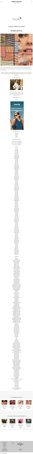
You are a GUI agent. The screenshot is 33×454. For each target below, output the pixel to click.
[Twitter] (19, 444)
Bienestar (16, 134)
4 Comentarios (16, 75)
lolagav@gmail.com (16, 97)
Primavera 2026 (16, 357)
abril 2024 (16, 172)
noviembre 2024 (16, 167)
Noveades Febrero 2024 (16, 302)
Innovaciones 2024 (16, 293)
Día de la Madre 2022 (16, 279)
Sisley (25, 73)
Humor (16, 135)
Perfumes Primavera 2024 (16, 346)
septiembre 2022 (16, 190)
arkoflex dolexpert (6, 72)
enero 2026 (16, 154)
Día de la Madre (16, 278)
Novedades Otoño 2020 (16, 314)
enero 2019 (16, 228)
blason (16, 72)
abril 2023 (16, 183)
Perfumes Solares (16, 348)
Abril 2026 (16, 259)
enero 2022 (16, 196)
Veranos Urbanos (16, 387)
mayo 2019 (16, 224)
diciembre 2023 (16, 176)
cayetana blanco (28, 72)
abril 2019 (16, 225)
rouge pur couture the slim (17, 73)
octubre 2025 (16, 157)
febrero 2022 (17, 195)
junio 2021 (16, 202)
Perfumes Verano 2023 (16, 349)
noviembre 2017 (16, 240)
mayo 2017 (16, 245)
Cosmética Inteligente (16, 273)
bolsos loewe (18, 72)
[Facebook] (18, 444)
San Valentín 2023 (16, 374)
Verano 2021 (16, 381)
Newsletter (20, 449)
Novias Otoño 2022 (16, 329)
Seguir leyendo (16, 77)
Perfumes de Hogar (16, 342)
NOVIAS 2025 (16, 326)
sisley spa (27, 73)
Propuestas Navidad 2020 (16, 361)
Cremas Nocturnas (16, 275)
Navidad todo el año (16, 31)
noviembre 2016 (16, 251)
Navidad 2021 (16, 299)
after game (3, 72)
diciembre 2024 (16, 166)
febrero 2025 (17, 164)
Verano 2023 (16, 383)
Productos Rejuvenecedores (16, 359)
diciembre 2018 (16, 229)
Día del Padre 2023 (16, 282)
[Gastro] (20, 404)
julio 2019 (16, 222)
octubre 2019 (16, 220)
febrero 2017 (17, 248)
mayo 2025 (16, 161)
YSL (18, 74)
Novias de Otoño (16, 328)
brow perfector (22, 72)
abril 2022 (16, 193)
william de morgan (16, 74)
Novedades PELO (16, 316)
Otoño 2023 (16, 336)
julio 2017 (16, 243)
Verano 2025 (16, 385)
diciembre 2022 (16, 187)
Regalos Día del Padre (16, 363)
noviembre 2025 (16, 156)
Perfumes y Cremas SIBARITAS (16, 350)
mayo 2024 (16, 171)
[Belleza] (28, 404)
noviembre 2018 (16, 230)
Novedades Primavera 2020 (16, 317)
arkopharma (10, 72)
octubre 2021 (16, 199)
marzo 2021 (16, 205)
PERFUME (16, 339)
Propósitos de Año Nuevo (16, 360)
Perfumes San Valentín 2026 (16, 347)
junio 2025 (16, 160)
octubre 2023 (16, 178)
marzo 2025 (16, 163)
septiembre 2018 (16, 232)
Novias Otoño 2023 (16, 330)
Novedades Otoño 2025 (16, 315)
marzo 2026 (16, 152)
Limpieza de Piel (16, 295)
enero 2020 (16, 217)
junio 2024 (16, 170)
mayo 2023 (16, 182)
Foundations (16, 290)
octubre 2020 (16, 210)
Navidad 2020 (16, 298)
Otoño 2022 (16, 335)
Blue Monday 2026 (16, 266)
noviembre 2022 (16, 188)
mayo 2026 (16, 150)
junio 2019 (16, 223)
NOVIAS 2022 (16, 324)
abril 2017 (16, 246)
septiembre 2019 (16, 221)
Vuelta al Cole (16, 389)
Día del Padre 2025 (16, 283)
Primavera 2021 (16, 353)
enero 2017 (16, 249)
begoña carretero (13, 72)
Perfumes (16, 340)
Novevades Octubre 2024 (16, 322)
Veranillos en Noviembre (16, 380)
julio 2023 (16, 180)
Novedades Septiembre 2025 (16, 319)
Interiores (16, 137)
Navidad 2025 (16, 301)
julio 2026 (16, 148)
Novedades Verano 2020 (16, 321)
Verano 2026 (16, 386)
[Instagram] (22, 444)
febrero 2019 (17, 227)
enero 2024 (16, 175)
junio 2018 (16, 234)
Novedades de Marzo (16, 307)
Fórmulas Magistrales (16, 289)
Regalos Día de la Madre (16, 362)
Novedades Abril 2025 (16, 306)
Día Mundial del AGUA (16, 284)
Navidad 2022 (16, 300)
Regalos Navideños (16, 365)
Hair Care (16, 291)
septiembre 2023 (16, 179)
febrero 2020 (17, 216)
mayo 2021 (16, 203)
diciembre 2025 (16, 155)
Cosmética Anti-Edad (16, 271)
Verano (16, 136)
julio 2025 (16, 159)
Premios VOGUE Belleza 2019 (16, 352)
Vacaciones (16, 133)
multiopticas (2, 73)
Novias (17, 323)
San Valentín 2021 (16, 372)
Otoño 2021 (16, 334)
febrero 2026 (17, 153)
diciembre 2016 (16, 250)
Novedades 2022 (16, 304)
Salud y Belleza (16, 371)
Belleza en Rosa (16, 265)
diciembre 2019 (16, 218)
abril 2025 (16, 162)
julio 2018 (16, 233)
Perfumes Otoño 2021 (16, 345)
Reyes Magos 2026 (16, 370)
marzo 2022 (16, 194)
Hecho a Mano (16, 292)
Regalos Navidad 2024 (16, 364)
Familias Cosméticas (16, 288)
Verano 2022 (16, 382)
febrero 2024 (17, 174)
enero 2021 (16, 207)
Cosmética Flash (16, 272)
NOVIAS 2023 (16, 325)
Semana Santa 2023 (16, 375)
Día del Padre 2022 (16, 281)
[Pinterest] (21, 444)
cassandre (25, 72)
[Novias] (4, 404)
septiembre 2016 (16, 253)
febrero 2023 (17, 185)
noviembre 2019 (16, 219)
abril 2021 (16, 204)
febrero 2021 (17, 206)
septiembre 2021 (16, 200)
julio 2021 (16, 201)
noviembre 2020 (16, 209)
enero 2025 (16, 165)
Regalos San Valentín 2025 (17, 368)
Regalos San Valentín (16, 366)
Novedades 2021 (16, 303)
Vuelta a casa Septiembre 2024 (16, 388)
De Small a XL (16, 277)
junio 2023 (16, 181)
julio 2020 (16, 212)
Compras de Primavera (16, 270)
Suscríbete (20, 450)
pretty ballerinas (12, 73)
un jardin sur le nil (30, 73)
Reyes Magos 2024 (16, 369)
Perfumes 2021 (16, 341)
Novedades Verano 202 (16, 320)
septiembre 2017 (16, 242)
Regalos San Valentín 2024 (17, 367)
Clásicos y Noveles (16, 268)
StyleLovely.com (16, 1)
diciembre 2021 (16, 197)
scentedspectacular (22, 73)
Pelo (16, 338)
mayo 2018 (16, 235)
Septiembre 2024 (16, 376)
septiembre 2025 (16, 158)
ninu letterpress (5, 73)
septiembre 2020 (16, 211)
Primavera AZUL (16, 358)
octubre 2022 (16, 189)
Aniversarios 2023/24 (16, 261)
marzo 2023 (16, 184)
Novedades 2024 (16, 305)
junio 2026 (16, 149)
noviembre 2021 (16, 198)
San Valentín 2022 (16, 373)
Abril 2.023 (16, 258)
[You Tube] (20, 445)
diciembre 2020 (16, 208)
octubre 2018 (16, 231)
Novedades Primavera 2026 (16, 318)
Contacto (5, 446)
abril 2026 (16, 151)
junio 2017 (16, 244)
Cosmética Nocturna (16, 274)
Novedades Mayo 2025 (16, 312)
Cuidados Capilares (16, 276)
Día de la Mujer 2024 (16, 280)
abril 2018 (16, 236)
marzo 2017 (16, 247)
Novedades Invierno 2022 (16, 311)
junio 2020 (16, 213)
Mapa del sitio (4, 445)
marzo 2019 (16, 226)
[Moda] (12, 404)
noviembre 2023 (16, 177)
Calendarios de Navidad (16, 267)
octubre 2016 (16, 252)
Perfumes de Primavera (16, 343)
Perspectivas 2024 (16, 351)
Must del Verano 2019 (16, 297)
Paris (16, 337)
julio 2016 (16, 254)
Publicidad (4, 444)
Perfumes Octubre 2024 (16, 344)
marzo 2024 (16, 173)
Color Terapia (16, 269)
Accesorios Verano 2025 (16, 260)
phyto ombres (8, 73)
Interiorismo (16, 294)
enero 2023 (16, 186)
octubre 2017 (16, 241)
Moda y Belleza (16, 296)
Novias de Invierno (16, 327)
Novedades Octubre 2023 (16, 313)
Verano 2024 (16, 384)
